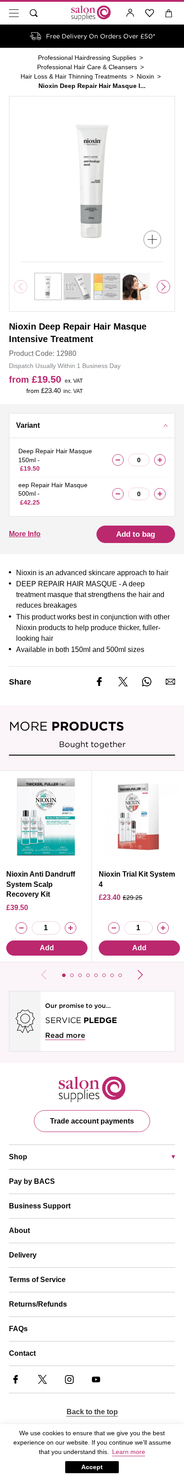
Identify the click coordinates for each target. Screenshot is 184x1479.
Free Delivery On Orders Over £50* (100, 36)
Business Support (40, 1206)
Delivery (23, 1255)
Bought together (92, 744)
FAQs (18, 1329)
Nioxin (145, 76)
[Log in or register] (130, 13)
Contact (22, 1353)
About (19, 1230)
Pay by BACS (32, 1181)
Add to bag (135, 534)
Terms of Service (37, 1279)
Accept (92, 1467)
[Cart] (169, 13)
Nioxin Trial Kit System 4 (137, 879)
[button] (64, 975)
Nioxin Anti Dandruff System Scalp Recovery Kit (40, 884)
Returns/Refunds (38, 1304)
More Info (25, 534)
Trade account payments (92, 1121)
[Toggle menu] (14, 13)
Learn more (128, 1451)
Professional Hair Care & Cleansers (87, 67)
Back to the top (92, 1412)
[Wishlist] (150, 13)
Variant (28, 425)
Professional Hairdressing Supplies (87, 57)
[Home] (91, 13)
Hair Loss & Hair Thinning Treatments (74, 76)
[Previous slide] (44, 974)
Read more (65, 1035)
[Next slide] (163, 286)
